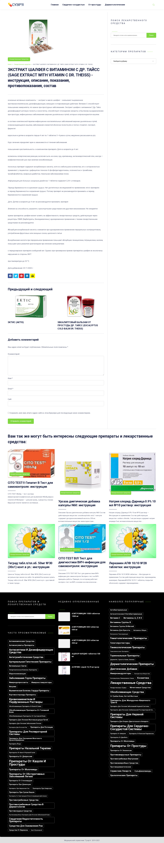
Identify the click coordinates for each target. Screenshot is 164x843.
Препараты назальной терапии (30, 748)
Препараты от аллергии (118, 733)
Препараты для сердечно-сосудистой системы (129, 727)
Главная (55, 4)
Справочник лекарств (120, 771)
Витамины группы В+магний (122, 626)
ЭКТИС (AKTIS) (16, 322)
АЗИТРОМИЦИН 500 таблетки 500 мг (85, 628)
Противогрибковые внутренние (124, 759)
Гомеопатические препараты (119, 651)
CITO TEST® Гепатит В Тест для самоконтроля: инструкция (30, 484)
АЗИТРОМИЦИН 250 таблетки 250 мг (85, 641)
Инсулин (12, 686)
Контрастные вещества (142, 673)
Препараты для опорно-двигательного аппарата (129, 721)
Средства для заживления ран (26, 825)
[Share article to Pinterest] (21, 276)
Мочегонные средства (140, 688)
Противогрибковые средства (23, 800)
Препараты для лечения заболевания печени (25, 723)
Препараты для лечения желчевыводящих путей (28, 720)
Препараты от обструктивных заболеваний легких (27, 775)
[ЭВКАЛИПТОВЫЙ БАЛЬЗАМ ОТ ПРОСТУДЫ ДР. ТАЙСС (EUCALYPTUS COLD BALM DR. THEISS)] (81, 318)
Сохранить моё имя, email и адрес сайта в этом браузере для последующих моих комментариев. (50, 413)
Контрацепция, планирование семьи (122, 678)
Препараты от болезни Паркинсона (141, 733)
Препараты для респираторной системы (28, 733)
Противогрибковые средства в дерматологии (26, 805)
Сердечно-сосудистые (73, 4)
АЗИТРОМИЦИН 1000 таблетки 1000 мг (86, 614)
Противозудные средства (20, 811)
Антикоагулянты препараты (21, 645)
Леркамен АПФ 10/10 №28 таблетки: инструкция (128, 565)
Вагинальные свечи (17, 666)
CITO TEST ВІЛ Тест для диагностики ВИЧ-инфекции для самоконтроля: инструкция (81, 562)
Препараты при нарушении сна (19, 788)
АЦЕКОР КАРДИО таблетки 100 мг (86, 655)
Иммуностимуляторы (41, 682)
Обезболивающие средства (127, 692)
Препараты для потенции (41, 727)
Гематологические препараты (128, 638)
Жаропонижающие (17, 674)
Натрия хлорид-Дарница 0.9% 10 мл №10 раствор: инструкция (132, 503)
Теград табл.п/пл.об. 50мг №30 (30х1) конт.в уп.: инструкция (30, 565)
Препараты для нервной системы (126, 716)
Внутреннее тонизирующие (119, 634)
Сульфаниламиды (142, 771)
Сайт (10, 399)
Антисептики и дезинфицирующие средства (31, 651)
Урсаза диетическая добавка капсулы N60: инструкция (79, 503)
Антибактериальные (118, 610)
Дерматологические (115, 4)
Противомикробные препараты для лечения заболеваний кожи (29, 815)
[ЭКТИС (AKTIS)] (31, 318)
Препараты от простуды (128, 746)
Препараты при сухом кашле (21, 792)
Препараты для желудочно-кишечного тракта (130, 701)
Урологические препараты (123, 775)
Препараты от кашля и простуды (27, 762)
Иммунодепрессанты (18, 682)
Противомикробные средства (124, 763)
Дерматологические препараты (132, 664)
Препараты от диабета (118, 737)
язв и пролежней (36, 830)
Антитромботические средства (26, 657)
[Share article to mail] (32, 276)
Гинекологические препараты (127, 647)
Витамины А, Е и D (133, 618)
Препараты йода (15, 744)
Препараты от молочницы (23, 769)
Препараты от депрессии (20, 756)
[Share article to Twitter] (15, 276)
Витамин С (115, 618)
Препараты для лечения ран (18, 727)
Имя (10, 378)
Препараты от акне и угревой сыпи (22, 752)
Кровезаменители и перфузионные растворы (26, 701)
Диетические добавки (123, 668)
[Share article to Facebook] (10, 276)
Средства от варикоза (18, 830)
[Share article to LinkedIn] (27, 276)
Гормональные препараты (124, 655)
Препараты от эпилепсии (121, 750)
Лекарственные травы (118, 688)
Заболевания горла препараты (27, 678)
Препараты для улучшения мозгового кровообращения (25, 739)
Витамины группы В (120, 622)
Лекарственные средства (18, 59)
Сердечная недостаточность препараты (26, 820)
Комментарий (13, 354)
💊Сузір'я (16, 5)
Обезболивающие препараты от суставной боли (27, 716)
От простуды (94, 4)
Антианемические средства (21, 641)
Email (10, 389)
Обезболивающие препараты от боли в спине (25, 706)
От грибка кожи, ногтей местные (124, 696)
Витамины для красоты (120, 630)
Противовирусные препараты (125, 754)
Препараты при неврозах (42, 788)
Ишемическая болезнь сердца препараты (29, 691)
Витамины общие (139, 630)
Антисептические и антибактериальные (126, 614)
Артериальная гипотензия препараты (30, 661)
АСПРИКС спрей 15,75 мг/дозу (85, 667)
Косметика (143, 678)
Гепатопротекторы (120, 643)
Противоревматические (120, 767)
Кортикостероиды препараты (22, 695)
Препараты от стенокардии (20, 781)
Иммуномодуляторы (120, 673)
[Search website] (153, 4)
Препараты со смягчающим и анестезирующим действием (28, 796)
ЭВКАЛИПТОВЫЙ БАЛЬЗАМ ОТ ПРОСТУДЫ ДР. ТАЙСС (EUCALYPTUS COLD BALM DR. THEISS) (78, 325)
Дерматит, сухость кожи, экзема (122, 659)
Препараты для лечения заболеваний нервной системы (129, 706)
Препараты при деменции (20, 784)
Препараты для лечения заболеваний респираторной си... (132, 710)
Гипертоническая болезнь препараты (23, 670)
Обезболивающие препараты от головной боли (29, 711)
